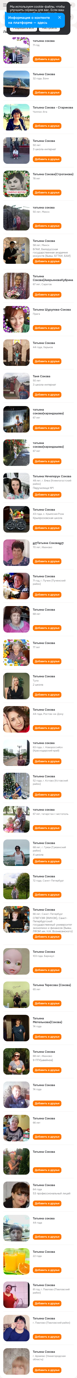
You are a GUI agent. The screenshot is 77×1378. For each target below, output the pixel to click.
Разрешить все (23, 28)
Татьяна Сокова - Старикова (53, 107)
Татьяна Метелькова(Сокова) (47, 1020)
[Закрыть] (59, 17)
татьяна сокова (44, 41)
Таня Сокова (41, 376)
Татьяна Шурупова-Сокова (52, 309)
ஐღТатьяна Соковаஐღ (48, 543)
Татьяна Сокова (44, 74)
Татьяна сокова (44, 1218)
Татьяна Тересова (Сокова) (52, 985)
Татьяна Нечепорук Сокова (52, 476)
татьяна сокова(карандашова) (48, 411)
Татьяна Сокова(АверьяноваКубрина (53, 278)
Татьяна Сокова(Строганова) (53, 174)
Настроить (49, 28)
